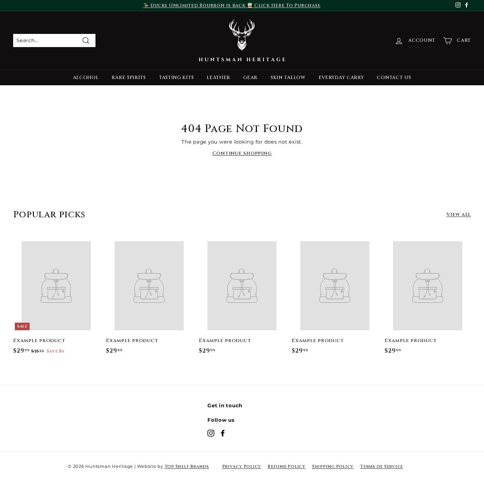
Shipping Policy (333, 466)
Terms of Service (381, 466)
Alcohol (86, 77)
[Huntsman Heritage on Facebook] (222, 433)
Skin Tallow (288, 77)
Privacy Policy (241, 466)
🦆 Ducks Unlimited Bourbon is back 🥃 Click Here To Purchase (232, 5)
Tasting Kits (176, 77)
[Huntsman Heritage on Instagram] (210, 433)
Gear (250, 77)
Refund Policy (287, 466)
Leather (218, 77)
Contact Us (394, 77)
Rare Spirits (129, 77)
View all (458, 214)
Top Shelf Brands (187, 466)
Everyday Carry (341, 77)
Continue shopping (242, 153)
